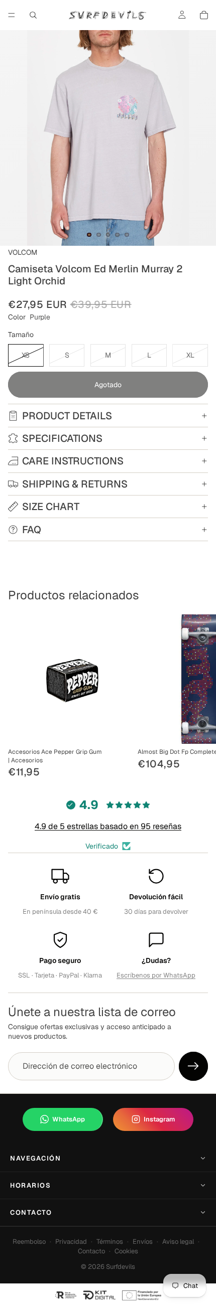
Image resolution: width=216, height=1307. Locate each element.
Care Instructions (73, 460)
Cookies (126, 1251)
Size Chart (50, 506)
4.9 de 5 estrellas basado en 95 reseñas (108, 826)
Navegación (35, 1158)
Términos (109, 1241)
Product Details (67, 415)
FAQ (31, 529)
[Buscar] (33, 15)
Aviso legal (178, 1241)
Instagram (159, 1119)
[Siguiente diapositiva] (197, 697)
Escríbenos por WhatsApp (156, 975)
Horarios (30, 1185)
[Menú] (11, 15)
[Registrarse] (193, 1066)
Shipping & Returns (75, 484)
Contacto (31, 1212)
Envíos (143, 1241)
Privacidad (71, 1241)
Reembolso (29, 1241)
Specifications (62, 438)
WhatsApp (68, 1119)
